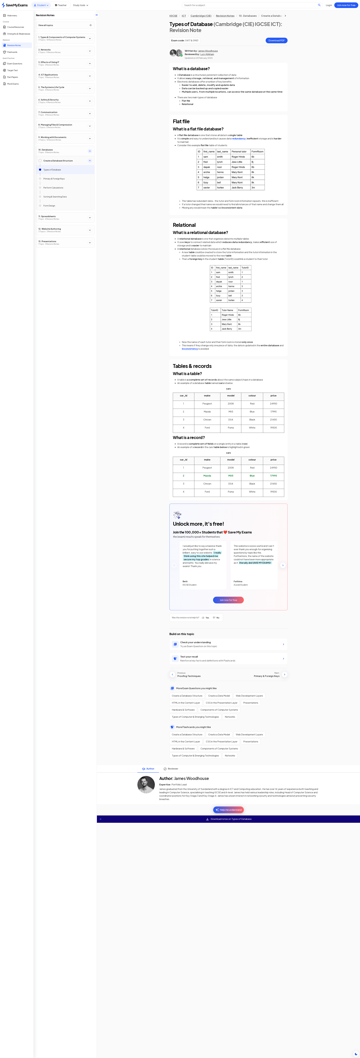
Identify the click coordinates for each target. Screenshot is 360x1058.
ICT (184, 15)
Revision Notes (225, 15)
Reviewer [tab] (173, 768)
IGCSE (173, 15)
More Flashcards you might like (193, 727)
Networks (230, 716)
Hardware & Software (183, 709)
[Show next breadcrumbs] (285, 15)
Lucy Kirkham (207, 54)
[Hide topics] (97, 15)
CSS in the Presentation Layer (221, 702)
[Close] (100, 819)
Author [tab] (150, 768)
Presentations (250, 702)
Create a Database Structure (187, 695)
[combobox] (252, 5)
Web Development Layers (249, 695)
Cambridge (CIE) (201, 15)
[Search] (319, 5)
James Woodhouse (208, 50)
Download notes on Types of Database (231, 818)
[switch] (356, 1054)
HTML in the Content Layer (186, 702)
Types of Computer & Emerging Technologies (195, 716)
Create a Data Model (219, 695)
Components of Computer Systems (219, 709)
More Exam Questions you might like (196, 688)
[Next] (283, 565)
